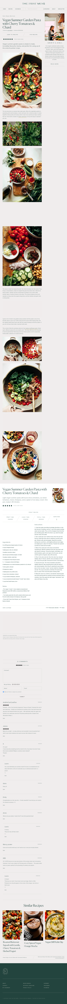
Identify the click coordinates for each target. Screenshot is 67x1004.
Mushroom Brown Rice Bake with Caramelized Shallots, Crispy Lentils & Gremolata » (51, 957)
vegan (23, 638)
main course (12, 16)
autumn (7, 637)
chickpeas (11, 637)
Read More (54, 64)
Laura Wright (9, 30)
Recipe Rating (7, 684)
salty (4, 638)
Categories (46, 9)
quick (34, 637)
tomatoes (17, 638)
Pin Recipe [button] (33, 34)
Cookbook (18, 9)
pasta (31, 637)
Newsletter (61, 9)
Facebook (46, 987)
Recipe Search (27, 983)
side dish (6, 638)
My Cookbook (6, 987)
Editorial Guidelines (28, 985)
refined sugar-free (38, 637)
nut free (28, 637)
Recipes (11, 9)
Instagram (46, 985)
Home (4, 9)
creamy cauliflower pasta (31, 328)
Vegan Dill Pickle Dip (54, 942)
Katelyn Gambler (27, 998)
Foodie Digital (41, 998)
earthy (14, 637)
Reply (4, 718)
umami (20, 638)
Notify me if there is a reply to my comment (12, 692)
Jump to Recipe (12, 34)
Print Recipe (33, 512)
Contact (5, 985)
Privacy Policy (27, 987)
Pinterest (46, 983)
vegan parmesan (22, 116)
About (54, 9)
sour (9, 638)
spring (11, 638)
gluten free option (19, 637)
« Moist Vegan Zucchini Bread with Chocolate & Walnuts (15, 957)
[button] (4, 39)
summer (14, 638)
